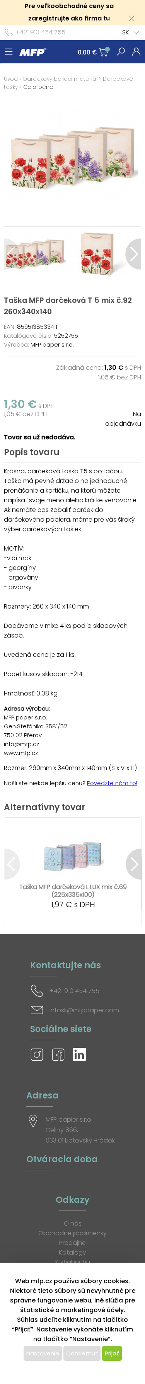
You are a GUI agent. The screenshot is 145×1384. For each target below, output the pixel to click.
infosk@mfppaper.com (84, 1010)
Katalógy (72, 1252)
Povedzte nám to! (112, 783)
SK (125, 32)
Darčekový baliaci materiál (60, 79)
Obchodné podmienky (72, 1233)
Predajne (72, 1242)
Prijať (112, 1353)
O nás (73, 1223)
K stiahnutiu (72, 1262)
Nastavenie (42, 1353)
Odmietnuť (82, 1353)
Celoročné (38, 87)
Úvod (11, 79)
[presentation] (12, 254)
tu (106, 18)
